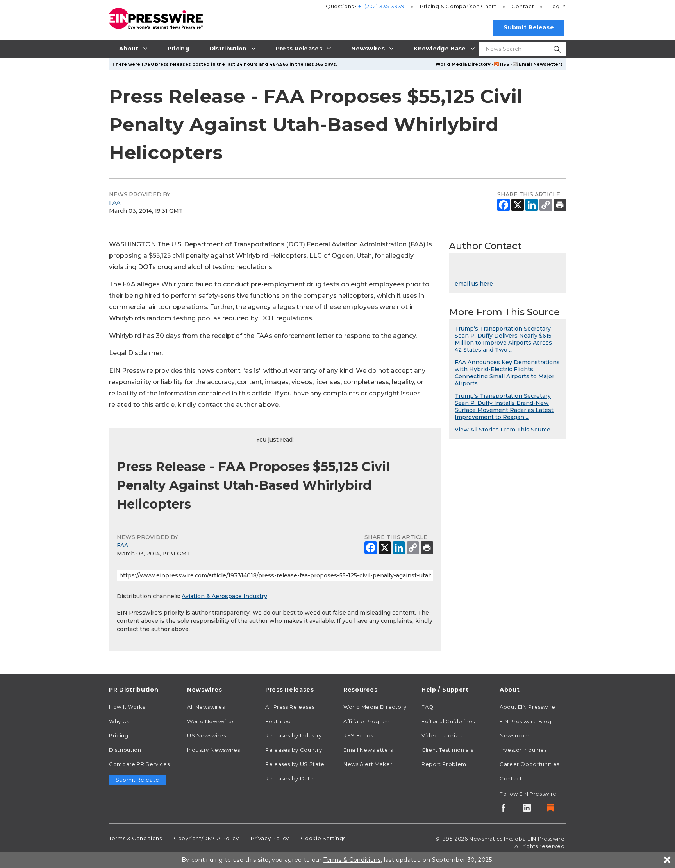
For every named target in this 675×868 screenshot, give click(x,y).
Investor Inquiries (523, 750)
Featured (278, 721)
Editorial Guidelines (448, 721)
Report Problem (443, 764)
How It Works (127, 707)
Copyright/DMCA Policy (206, 838)
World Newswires (211, 721)
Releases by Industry (293, 735)
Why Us (119, 721)
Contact (523, 6)
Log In (557, 6)
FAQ (427, 707)
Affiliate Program (366, 721)
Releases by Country (293, 750)
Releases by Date (289, 778)
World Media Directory (463, 64)
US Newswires (206, 735)
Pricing (458, 6)
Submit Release (529, 27)
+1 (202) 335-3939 (381, 6)
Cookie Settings (323, 838)
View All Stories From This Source (502, 429)
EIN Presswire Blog (526, 721)
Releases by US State (295, 764)
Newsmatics (485, 839)
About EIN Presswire (527, 707)
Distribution (125, 750)
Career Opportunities (529, 764)
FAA (114, 202)
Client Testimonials (447, 750)
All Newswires (206, 707)
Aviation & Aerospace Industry (224, 596)
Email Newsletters (541, 64)
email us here (474, 283)
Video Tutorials (442, 735)
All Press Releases (290, 707)
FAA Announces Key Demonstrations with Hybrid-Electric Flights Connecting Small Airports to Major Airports (507, 373)
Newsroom (515, 735)
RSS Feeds (358, 735)
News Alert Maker (367, 764)
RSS (504, 64)
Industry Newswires (213, 750)
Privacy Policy (270, 838)
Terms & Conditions (135, 838)
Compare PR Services (139, 764)
